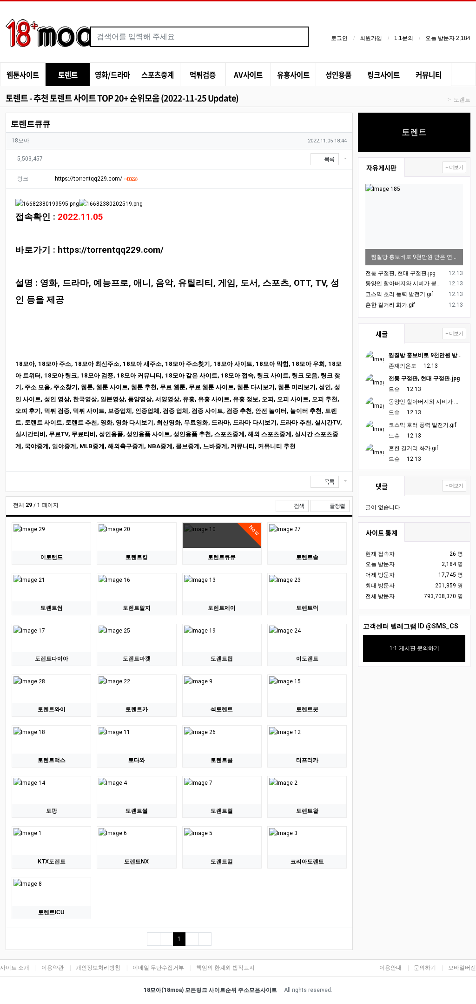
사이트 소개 (14, 967)
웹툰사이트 (23, 74)
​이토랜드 (51, 557)
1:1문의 (403, 38)
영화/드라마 (112, 74)
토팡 (51, 811)
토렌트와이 (52, 709)
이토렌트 (307, 658)
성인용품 (338, 74)
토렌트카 (137, 709)
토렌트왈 (307, 811)
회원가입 (371, 38)
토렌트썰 (137, 811)
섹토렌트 (222, 709)
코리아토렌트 (307, 861)
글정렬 (339, 505)
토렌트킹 (137, 557)
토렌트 (68, 74)
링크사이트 (383, 74)
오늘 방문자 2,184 (447, 38)
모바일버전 (462, 967)
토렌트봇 (307, 709)
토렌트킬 (222, 861)
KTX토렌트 (52, 861)
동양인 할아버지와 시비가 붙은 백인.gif (405, 283)
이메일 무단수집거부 (158, 967)
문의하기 (425, 967)
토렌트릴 (222, 811)
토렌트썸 (51, 608)
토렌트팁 (222, 658)
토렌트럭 (307, 608)
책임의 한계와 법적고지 (225, 967)
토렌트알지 (137, 608)
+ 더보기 (454, 167)
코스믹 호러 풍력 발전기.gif (399, 294)
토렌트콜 (222, 760)
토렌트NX (136, 861)
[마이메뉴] (463, 75)
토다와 (136, 760)
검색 (298, 506)
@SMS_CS (442, 626)
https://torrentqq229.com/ (96, 178)
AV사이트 (248, 74)
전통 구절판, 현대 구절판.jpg (400, 273)
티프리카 (307, 760)
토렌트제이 (222, 608)
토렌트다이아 (51, 658)
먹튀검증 (203, 74)
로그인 (339, 38)
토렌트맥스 (52, 760)
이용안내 (390, 967)
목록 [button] (329, 159)
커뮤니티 (429, 74)
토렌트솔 (307, 557)
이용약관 (52, 967)
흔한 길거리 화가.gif (390, 305)
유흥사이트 (293, 74)
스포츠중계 (157, 74)
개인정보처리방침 (98, 967)
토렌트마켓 (137, 658)
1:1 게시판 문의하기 (414, 648)
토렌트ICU (51, 912)
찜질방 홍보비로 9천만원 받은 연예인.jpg (414, 257)
